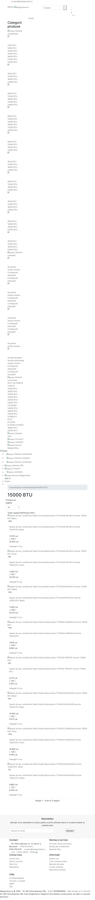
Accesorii (19, 439)
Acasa (31, 18)
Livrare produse (56, 867)
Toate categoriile (15, 513)
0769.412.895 (25, 846)
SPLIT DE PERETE (15, 383)
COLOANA (12, 405)
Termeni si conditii (17, 881)
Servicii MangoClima (21, 475)
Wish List (13, 864)
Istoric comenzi (16, 861)
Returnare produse (57, 870)
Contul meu (14, 858)
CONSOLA (12, 416)
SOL (11, 886)
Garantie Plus (55, 849)
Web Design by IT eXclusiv (79, 891)
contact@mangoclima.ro (22, 1)
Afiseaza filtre (28, 513)
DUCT (10, 419)
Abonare (70, 831)
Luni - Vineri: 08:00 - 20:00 (23, 852)
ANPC (11, 884)
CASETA (11, 386)
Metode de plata (56, 864)
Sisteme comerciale (22, 462)
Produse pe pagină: (11, 501)
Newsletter (14, 867)
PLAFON (11, 422)
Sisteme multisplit (22, 458)
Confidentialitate (16, 878)
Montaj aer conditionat (59, 846)
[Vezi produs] (8, 524)
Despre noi (54, 858)
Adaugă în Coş (16, 546)
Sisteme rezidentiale (23, 454)
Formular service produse (60, 844)
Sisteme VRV (18, 465)
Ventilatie (19, 442)
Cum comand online (58, 861)
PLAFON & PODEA (16, 425)
